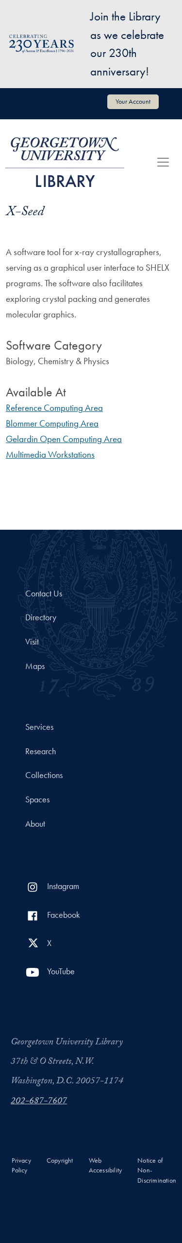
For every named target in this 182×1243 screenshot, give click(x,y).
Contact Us (43, 593)
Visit (32, 641)
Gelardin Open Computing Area (64, 439)
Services (39, 727)
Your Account (133, 101)
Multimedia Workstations (50, 454)
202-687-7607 (39, 1102)
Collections (44, 775)
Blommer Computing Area (52, 423)
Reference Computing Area (54, 408)
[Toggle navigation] (163, 162)
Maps (35, 666)
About (35, 823)
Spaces (37, 799)
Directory (40, 617)
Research (40, 751)
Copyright (60, 1160)
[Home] (64, 162)
